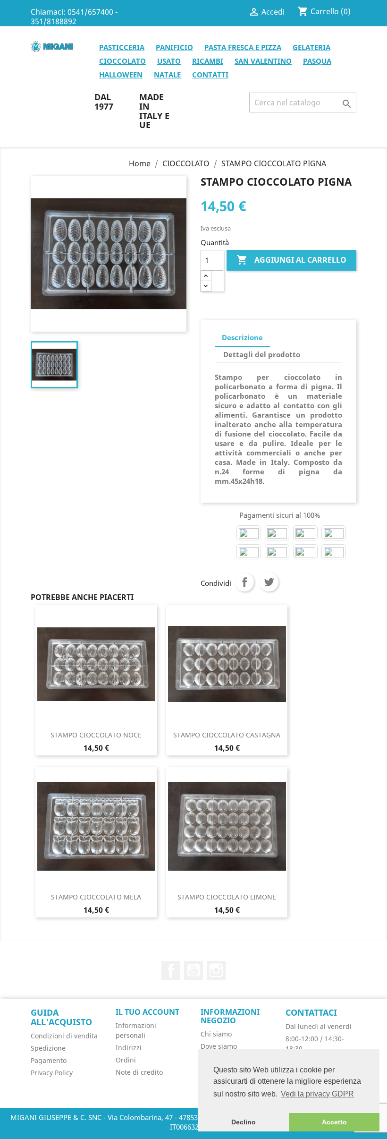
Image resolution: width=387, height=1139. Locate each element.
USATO (169, 61)
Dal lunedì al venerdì (319, 1026)
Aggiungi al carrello (291, 259)
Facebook (170, 970)
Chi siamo (216, 1033)
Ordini (126, 1059)
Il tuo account (147, 1012)
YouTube (193, 970)
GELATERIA (311, 47)
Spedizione (48, 1048)
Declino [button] (243, 1122)
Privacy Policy (52, 1072)
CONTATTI (210, 74)
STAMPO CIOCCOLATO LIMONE (226, 896)
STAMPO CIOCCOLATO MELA (96, 896)
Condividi (244, 582)
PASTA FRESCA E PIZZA (242, 47)
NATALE (167, 74)
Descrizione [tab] (242, 337)
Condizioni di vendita (64, 1035)
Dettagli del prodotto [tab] (261, 354)
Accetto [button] (334, 1122)
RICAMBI (207, 61)
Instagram (216, 970)
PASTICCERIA (121, 47)
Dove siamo (219, 1046)
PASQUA (317, 61)
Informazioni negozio (230, 1016)
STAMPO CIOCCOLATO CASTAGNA (226, 734)
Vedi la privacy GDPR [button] (317, 1094)
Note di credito (139, 1072)
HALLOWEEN (121, 74)
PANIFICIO (174, 47)
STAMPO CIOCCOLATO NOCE (96, 734)
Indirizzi (129, 1047)
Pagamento (49, 1060)
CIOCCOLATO (122, 61)
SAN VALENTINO (263, 61)
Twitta (269, 582)
